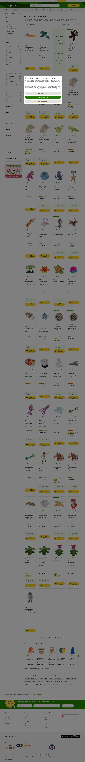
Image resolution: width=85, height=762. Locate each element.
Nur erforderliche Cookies (43, 101)
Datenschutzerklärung (32, 90)
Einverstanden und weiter (42, 97)
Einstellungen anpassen (43, 93)
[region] (43, 90)
